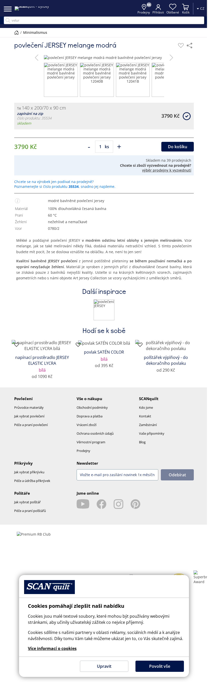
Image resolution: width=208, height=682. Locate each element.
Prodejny (83, 450)
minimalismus (35, 32)
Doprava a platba (89, 416)
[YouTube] (83, 504)
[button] (36, 57)
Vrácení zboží (86, 424)
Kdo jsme (146, 407)
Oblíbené (172, 12)
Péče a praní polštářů (30, 510)
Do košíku (177, 146)
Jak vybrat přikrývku (29, 472)
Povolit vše (159, 666)
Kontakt (145, 416)
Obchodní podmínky (92, 407)
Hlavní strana (16, 32)
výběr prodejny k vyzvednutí (166, 170)
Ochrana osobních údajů (95, 433)
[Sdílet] (189, 45)
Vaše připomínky (151, 433)
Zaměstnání (148, 424)
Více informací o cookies (52, 648)
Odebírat (177, 475)
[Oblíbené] (181, 45)
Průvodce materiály (29, 407)
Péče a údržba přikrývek (32, 480)
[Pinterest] (135, 504)
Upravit (104, 666)
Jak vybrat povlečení (29, 416)
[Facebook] (101, 504)
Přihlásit (158, 12)
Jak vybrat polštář (27, 502)
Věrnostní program (91, 442)
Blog (142, 442)
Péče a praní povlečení (31, 424)
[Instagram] (118, 504)
